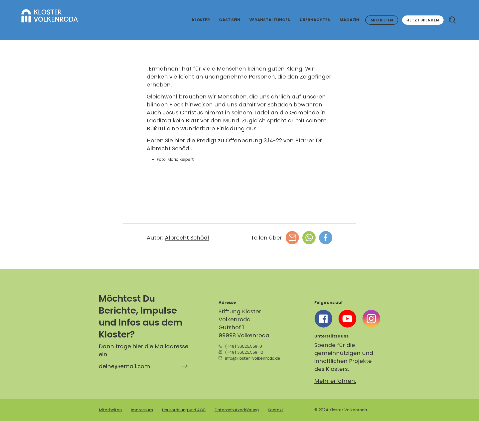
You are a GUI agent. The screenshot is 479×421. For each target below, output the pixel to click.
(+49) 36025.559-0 (243, 346)
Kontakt (275, 410)
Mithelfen (381, 20)
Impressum (142, 410)
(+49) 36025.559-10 (244, 352)
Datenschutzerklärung (237, 410)
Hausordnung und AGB (184, 410)
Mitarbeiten (110, 410)
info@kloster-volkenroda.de (252, 358)
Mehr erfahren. (335, 381)
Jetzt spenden (423, 20)
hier (179, 140)
